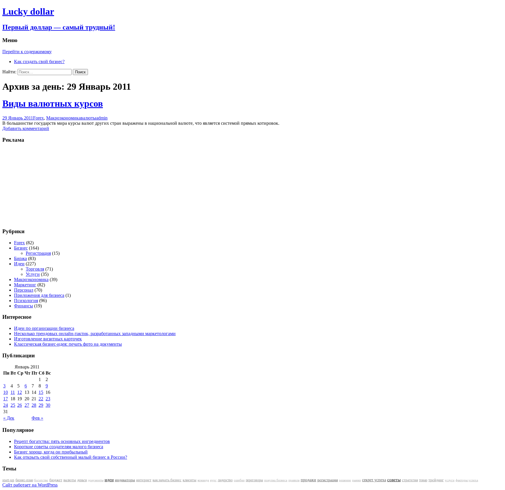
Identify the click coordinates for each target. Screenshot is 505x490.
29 (41, 405)
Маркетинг (25, 284)
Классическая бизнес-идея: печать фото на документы (68, 344)
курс (213, 480)
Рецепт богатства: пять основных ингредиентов (62, 441)
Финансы (23, 305)
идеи (109, 479)
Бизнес (21, 247)
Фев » (37, 417)
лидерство (225, 480)
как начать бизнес (167, 480)
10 (5, 392)
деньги (82, 480)
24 (5, 405)
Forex (38, 117)
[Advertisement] (38, 184)
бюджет (55, 480)
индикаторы (125, 480)
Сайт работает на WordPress (30, 484)
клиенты (189, 480)
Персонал (23, 290)
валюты (88, 117)
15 (41, 392)
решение (345, 480)
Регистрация (38, 253)
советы (394, 479)
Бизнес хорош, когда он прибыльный (51, 451)
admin (102, 117)
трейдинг (436, 480)
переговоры (254, 480)
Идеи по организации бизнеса (44, 328)
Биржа (20, 258)
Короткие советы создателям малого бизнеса (58, 446)
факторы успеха (467, 480)
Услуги (33, 274)
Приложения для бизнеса (39, 295)
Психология (26, 300)
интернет (143, 480)
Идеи (19, 263)
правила (294, 480)
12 (19, 392)
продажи (308, 479)
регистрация (327, 480)
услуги (449, 480)
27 (27, 405)
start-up (8, 480)
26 (19, 405)
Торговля (35, 268)
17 (5, 398)
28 (34, 405)
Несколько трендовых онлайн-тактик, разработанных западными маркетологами (95, 333)
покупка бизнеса (275, 480)
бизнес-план (24, 480)
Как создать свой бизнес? (39, 61)
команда (203, 480)
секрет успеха (374, 480)
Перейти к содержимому (27, 51)
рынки (356, 480)
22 (41, 398)
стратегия (410, 480)
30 (48, 405)
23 (48, 398)
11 (13, 392)
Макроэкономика (63, 117)
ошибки (239, 480)
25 (13, 405)
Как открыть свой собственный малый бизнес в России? (70, 457)
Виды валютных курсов (52, 103)
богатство (41, 480)
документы (95, 480)
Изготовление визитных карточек (48, 338)
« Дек (8, 417)
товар (423, 480)
